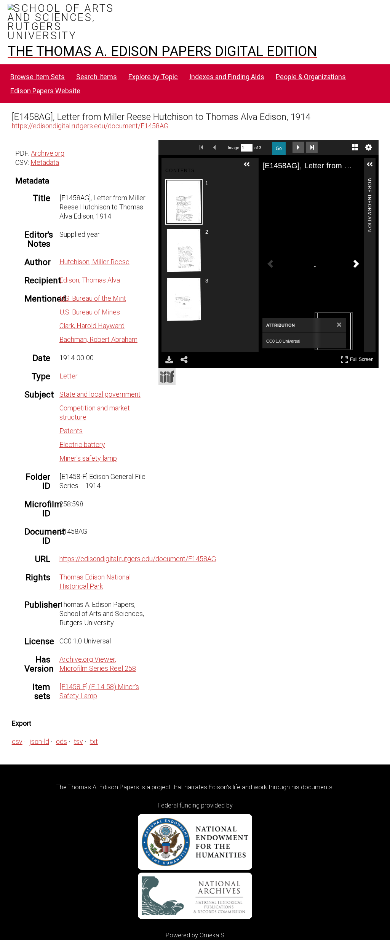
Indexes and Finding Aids (226, 77)
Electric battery (82, 444)
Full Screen (363, 358)
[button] (250, 167)
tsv (78, 741)
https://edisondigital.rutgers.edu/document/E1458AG (90, 126)
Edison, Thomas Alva (89, 280)
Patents (71, 431)
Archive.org (47, 153)
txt (94, 741)
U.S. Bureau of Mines (89, 312)
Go (279, 148)
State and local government (100, 394)
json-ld (39, 741)
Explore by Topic (153, 77)
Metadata (44, 162)
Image (233, 147)
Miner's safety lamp (88, 458)
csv (17, 741)
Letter (68, 376)
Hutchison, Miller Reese (94, 262)
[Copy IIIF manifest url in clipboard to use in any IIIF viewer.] (167, 376)
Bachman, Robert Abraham (98, 339)
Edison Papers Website (45, 91)
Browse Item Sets (37, 77)
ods (61, 741)
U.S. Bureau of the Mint (92, 298)
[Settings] (369, 147)
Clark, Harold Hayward (92, 326)
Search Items (96, 77)
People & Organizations (311, 77)
